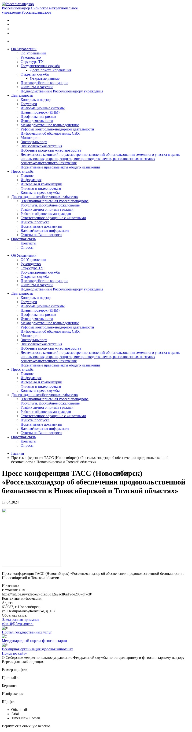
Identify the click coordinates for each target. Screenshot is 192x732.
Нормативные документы (41, 226)
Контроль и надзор (36, 100)
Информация (31, 180)
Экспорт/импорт (34, 142)
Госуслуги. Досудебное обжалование (50, 205)
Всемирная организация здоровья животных (37, 649)
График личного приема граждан (47, 209)
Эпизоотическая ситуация (41, 146)
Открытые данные (44, 78)
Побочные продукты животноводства (51, 150)
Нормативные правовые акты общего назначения (60, 167)
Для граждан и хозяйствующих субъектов (44, 197)
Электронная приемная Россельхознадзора (55, 201)
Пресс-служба (22, 171)
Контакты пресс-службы (40, 192)
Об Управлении (24, 49)
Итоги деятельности (37, 121)
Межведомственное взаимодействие (50, 125)
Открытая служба (35, 74)
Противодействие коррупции (44, 83)
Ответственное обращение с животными (53, 218)
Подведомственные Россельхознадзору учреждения (62, 91)
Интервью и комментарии (41, 184)
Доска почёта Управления (50, 70)
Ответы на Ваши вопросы (41, 235)
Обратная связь (23, 239)
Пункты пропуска (35, 222)
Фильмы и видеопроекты (41, 188)
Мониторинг (31, 138)
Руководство (31, 57)
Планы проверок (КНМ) (40, 112)
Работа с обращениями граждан (46, 214)
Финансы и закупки (37, 87)
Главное (27, 176)
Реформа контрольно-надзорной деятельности (57, 129)
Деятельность (22, 95)
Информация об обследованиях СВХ (50, 133)
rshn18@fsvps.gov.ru (17, 624)
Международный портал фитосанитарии (34, 641)
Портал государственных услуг (27, 632)
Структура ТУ (32, 62)
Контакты (28, 243)
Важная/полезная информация (45, 231)
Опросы (27, 247)
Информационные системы (43, 108)
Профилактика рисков (38, 116)
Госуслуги (29, 104)
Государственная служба (40, 66)
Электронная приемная (20, 619)
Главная (17, 453)
